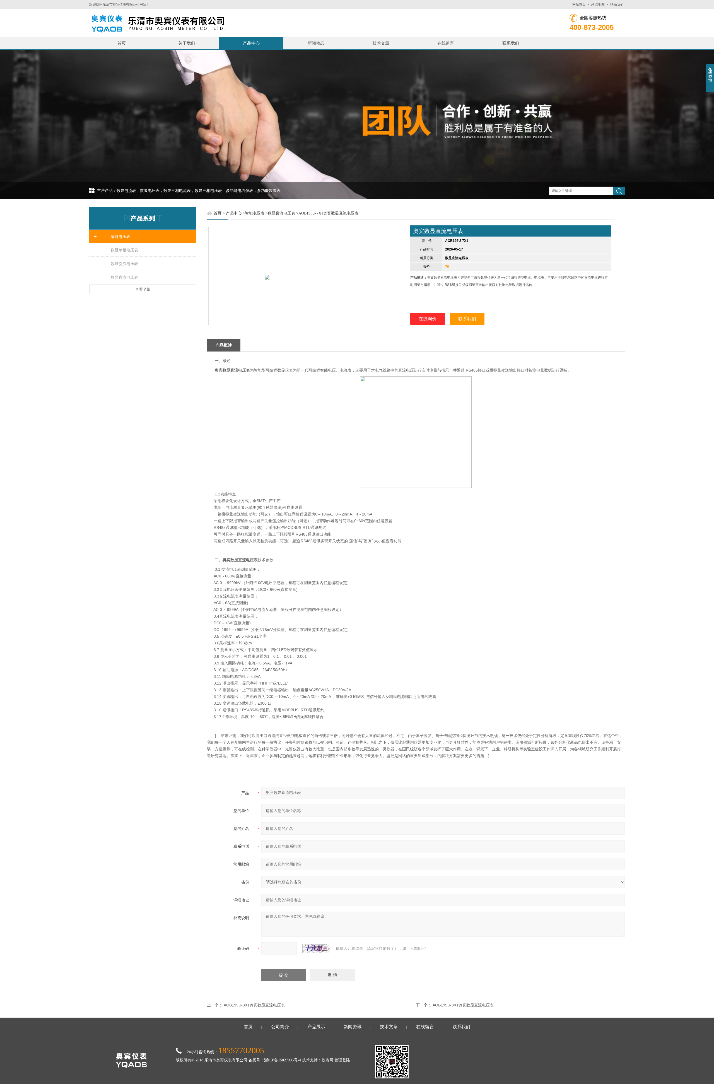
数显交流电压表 (124, 263)
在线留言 (445, 43)
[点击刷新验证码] (316, 948)
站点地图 (598, 4)
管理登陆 (342, 1060)
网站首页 (579, 4)
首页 (121, 43)
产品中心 (251, 43)
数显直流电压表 (124, 277)
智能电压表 (120, 236)
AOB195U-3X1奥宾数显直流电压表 (254, 1005)
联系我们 (617, 4)
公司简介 (280, 1026)
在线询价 (427, 318)
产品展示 (316, 1026)
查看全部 (143, 289)
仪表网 (327, 1060)
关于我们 (186, 43)
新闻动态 (316, 43)
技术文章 (381, 43)
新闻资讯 (352, 1026)
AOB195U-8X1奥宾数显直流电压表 (463, 1005)
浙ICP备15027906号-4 (282, 1060)
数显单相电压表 (124, 250)
